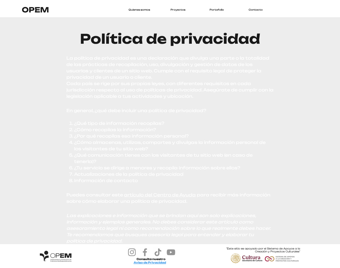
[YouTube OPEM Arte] (171, 252)
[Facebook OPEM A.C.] (145, 252)
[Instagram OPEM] (132, 252)
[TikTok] (158, 252)
